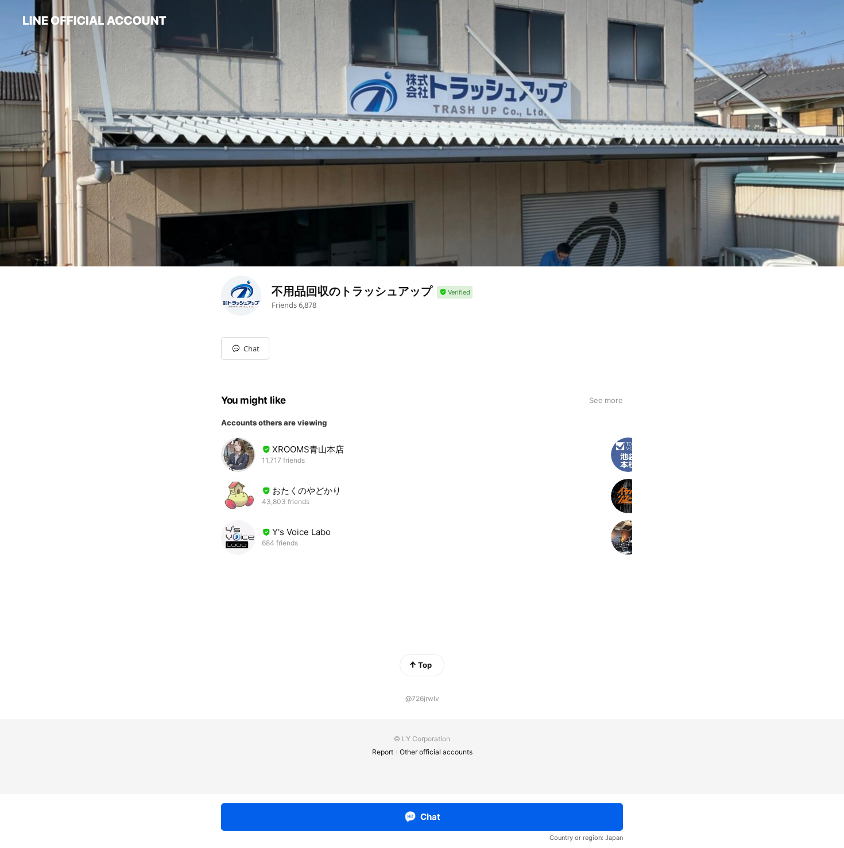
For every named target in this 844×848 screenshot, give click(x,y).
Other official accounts (436, 752)
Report (382, 752)
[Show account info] (455, 292)
